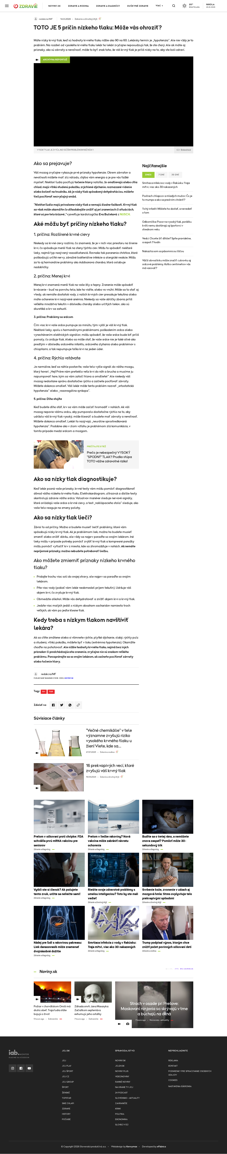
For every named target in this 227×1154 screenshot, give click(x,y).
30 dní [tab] (175, 175)
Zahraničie (121, 1103)
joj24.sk (119, 1066)
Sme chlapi (68, 1103)
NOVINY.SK (54, 6)
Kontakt (173, 1066)
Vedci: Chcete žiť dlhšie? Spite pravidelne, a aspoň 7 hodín (166, 240)
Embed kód (186, 150)
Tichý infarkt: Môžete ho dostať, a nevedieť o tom (167, 211)
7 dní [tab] (162, 175)
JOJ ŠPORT (67, 1071)
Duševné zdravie (137, 6)
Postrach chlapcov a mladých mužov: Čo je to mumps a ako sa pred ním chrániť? (167, 198)
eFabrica (161, 1147)
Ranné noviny (122, 1082)
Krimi (118, 1109)
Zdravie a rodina (78, 6)
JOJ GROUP (68, 1082)
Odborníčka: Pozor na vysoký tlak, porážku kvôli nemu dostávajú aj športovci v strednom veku (167, 226)
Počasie (66, 1119)
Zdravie (66, 1109)
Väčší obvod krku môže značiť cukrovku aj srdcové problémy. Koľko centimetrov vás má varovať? (166, 264)
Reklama (173, 1061)
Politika (119, 1114)
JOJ (64, 1061)
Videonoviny (122, 1077)
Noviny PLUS (121, 1071)
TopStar (66, 1098)
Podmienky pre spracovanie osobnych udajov (189, 1073)
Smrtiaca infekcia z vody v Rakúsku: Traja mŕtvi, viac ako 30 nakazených (166, 185)
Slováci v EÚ (121, 1125)
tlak (51, 692)
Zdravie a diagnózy (108, 6)
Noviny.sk (120, 1061)
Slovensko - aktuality (127, 1098)
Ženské (66, 1093)
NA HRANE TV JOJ (124, 1087)
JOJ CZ (65, 1077)
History (66, 1114)
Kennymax (131, 1147)
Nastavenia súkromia (179, 1086)
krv (43, 692)
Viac (158, 6)
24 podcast (121, 1093)
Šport (65, 1087)
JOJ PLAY (66, 1066)
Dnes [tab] (148, 175)
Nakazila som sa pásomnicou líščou (163, 251)
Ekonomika (121, 1119)
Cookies (172, 1080)
